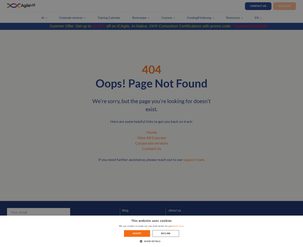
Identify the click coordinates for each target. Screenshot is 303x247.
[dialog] (151, 123)
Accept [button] (137, 233)
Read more (178, 226)
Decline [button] (166, 233)
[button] (151, 241)
